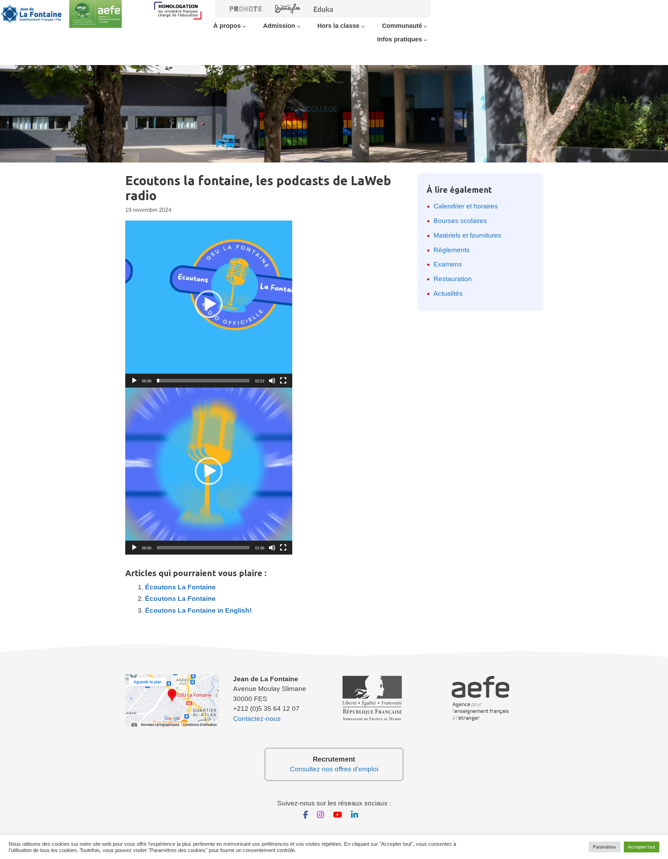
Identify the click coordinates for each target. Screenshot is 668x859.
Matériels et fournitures (467, 235)
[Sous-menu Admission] (299, 26)
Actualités (448, 293)
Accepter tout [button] (641, 847)
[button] (209, 304)
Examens (448, 264)
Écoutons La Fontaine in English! (198, 610)
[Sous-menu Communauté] (425, 26)
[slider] (203, 380)
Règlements (452, 250)
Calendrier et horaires (466, 206)
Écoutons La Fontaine (180, 587)
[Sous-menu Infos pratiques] (425, 40)
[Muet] (272, 380)
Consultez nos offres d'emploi (334, 769)
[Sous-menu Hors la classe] (363, 26)
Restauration (453, 279)
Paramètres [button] (604, 847)
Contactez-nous (257, 718)
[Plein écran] (283, 380)
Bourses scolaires (460, 220)
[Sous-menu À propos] (244, 26)
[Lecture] (134, 380)
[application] (208, 304)
